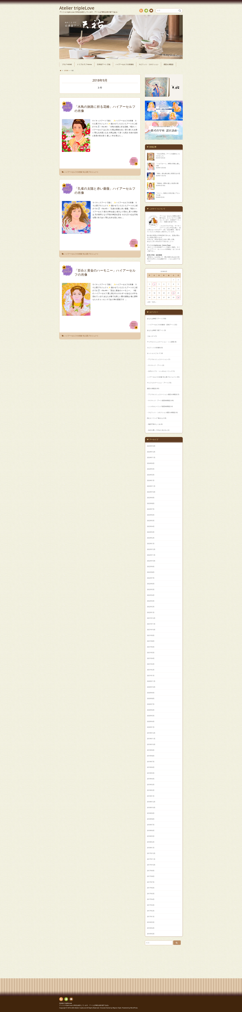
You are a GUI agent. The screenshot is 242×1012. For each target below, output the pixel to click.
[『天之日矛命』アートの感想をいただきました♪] (151, 159)
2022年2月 (150, 607)
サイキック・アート (155, 365)
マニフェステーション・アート (157, 383)
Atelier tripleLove (65, 1003)
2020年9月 (150, 693)
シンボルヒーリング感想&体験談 (159, 406)
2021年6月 (150, 647)
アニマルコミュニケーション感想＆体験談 (162, 394)
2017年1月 (150, 916)
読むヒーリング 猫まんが (155, 418)
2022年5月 (150, 589)
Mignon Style (117, 1008)
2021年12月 (151, 618)
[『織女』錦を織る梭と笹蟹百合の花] (151, 179)
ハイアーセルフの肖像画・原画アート (161, 325)
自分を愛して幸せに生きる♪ (157, 430)
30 (178, 297)
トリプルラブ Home (84, 64)
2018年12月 (151, 802)
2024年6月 (150, 463)
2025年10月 (151, 446)
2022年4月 (150, 595)
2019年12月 (151, 733)
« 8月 (148, 302)
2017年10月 (151, 865)
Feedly (146, 10)
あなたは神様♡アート (154, 318)
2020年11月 (151, 681)
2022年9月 (150, 566)
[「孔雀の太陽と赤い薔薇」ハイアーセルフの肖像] (76, 232)
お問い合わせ (151, 10)
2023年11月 (151, 486)
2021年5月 (150, 652)
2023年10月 (151, 492)
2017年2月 (150, 911)
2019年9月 (150, 750)
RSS (141, 10)
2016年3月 (150, 934)
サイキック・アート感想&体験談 (159, 400)
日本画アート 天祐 (103, 64)
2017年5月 (150, 894)
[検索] (177, 942)
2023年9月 (150, 498)
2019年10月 (151, 744)
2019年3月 (150, 784)
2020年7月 (150, 704)
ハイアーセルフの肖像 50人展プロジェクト (81, 172)
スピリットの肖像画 (154, 348)
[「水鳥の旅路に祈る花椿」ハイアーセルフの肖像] (76, 150)
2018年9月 (150, 813)
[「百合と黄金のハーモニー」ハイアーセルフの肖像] (76, 314)
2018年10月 (151, 807)
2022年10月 (151, 561)
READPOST (133, 161)
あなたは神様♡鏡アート (155, 330)
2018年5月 (150, 836)
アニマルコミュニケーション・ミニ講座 (160, 342)
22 (173, 293)
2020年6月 (150, 710)
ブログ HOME (67, 64)
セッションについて (154, 353)
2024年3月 (150, 475)
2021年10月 (151, 630)
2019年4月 (150, 779)
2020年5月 (150, 716)
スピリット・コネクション (148, 64)
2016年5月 (150, 922)
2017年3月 (150, 905)
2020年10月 (151, 687)
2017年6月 (150, 888)
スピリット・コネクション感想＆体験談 (161, 412)
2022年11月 (151, 555)
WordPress (134, 1008)
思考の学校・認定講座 (154, 255)
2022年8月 (150, 572)
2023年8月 (150, 503)
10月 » (154, 302)
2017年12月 (151, 853)
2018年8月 (150, 819)
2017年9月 (150, 871)
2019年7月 (150, 762)
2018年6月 (150, 830)
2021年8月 (150, 641)
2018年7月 (150, 825)
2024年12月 (151, 452)
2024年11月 (151, 457)
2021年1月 (150, 675)
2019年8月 (150, 756)
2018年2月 (150, 842)
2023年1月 (150, 543)
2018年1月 (150, 848)
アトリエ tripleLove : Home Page (159, 245)
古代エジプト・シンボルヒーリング (160, 371)
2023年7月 (150, 509)
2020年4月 (150, 721)
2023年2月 (150, 538)
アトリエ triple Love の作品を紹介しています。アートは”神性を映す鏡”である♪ (84, 1005)
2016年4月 (150, 928)
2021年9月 (150, 635)
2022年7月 (150, 578)
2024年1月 (150, 480)
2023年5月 (150, 521)
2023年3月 (150, 532)
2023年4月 (150, 526)
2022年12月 (151, 549)
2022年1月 (150, 612)
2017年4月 (150, 899)
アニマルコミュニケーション (158, 359)
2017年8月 (150, 876)
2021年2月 (150, 670)
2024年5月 (150, 469)
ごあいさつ (151, 336)
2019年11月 (151, 739)
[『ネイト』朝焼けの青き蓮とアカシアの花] (151, 199)
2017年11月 (151, 859)
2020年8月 (150, 698)
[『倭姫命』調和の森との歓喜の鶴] (151, 189)
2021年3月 (150, 664)
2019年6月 (150, 767)
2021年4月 (150, 658)
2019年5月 (150, 773)
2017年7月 (150, 882)
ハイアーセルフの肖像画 (125, 64)
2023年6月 (150, 515)
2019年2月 (150, 790)
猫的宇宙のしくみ (154, 424)
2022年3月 (150, 601)
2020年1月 (150, 727)
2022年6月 (150, 584)
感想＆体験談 (168, 64)
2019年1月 (150, 796)
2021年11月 (151, 624)
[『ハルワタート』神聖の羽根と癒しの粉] (151, 169)
